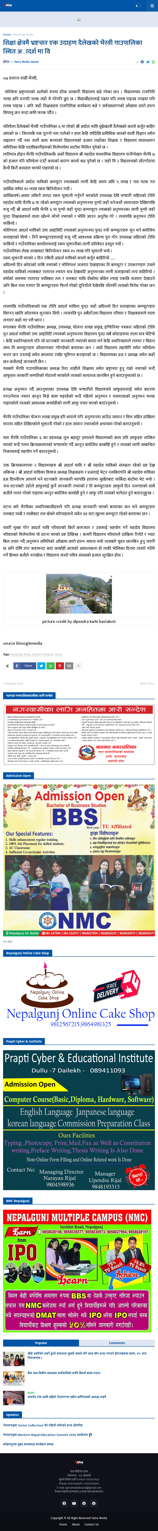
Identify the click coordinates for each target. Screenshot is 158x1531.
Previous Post (14, 683)
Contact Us (92, 1524)
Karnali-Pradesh (42, 654)
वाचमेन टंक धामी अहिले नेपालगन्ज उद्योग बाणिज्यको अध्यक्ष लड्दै (67, 1397)
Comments (117, 1343)
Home (7, 34)
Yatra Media (99, 1518)
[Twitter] (148, 62)
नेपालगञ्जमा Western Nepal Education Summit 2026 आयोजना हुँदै (47, 1435)
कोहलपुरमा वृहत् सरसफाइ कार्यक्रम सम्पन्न (28, 1444)
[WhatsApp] (153, 62)
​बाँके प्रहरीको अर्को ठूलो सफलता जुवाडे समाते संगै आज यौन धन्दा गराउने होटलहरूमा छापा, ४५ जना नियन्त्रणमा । (87, 1356)
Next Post (146, 683)
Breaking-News (23, 34)
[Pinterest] (60, 665)
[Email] (69, 665)
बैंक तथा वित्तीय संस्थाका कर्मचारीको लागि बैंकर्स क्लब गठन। (64, 1373)
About (76, 1524)
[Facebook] (142, 62)
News (58, 654)
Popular (41, 1343)
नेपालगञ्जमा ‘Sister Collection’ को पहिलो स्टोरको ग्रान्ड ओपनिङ (43, 1426)
